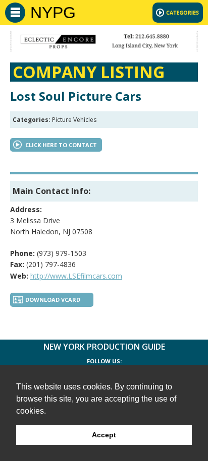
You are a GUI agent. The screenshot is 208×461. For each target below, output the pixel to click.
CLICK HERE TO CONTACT (61, 145)
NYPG (53, 13)
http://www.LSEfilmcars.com (76, 276)
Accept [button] (104, 435)
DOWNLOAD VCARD (52, 299)
